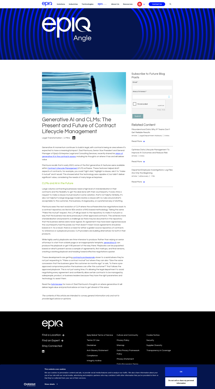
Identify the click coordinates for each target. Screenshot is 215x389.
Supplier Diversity (154, 345)
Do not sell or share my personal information (181, 381)
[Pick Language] (141, 4)
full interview (56, 284)
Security (150, 340)
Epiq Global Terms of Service (100, 335)
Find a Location (51, 335)
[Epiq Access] (102, 4)
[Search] (170, 4)
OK (181, 372)
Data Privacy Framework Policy (128, 352)
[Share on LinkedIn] (73, 138)
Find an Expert (51, 340)
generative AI (110, 243)
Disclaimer (91, 345)
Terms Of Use (93, 340)
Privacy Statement (125, 359)
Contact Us (157, 4)
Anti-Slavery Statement (97, 350)
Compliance (92, 356)
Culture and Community (127, 335)
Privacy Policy (123, 340)
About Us (115, 4)
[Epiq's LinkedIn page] (43, 351)
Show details (50, 384)
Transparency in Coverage (158, 350)
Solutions (61, 4)
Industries (73, 4)
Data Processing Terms (127, 364)
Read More (137, 141)
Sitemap (120, 345)
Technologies (88, 4)
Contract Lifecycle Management (63, 168)
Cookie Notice (153, 335)
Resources (128, 4)
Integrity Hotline (94, 361)
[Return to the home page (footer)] (47, 4)
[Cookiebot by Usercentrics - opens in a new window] (30, 384)
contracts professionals (84, 257)
